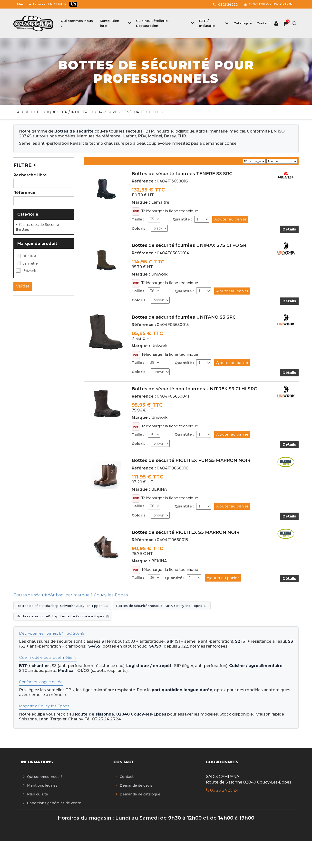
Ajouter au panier (230, 219)
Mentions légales (42, 785)
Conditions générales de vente (54, 803)
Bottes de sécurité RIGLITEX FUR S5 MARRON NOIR (191, 460)
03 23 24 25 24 (229, 4)
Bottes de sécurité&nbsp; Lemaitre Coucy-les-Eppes (63, 616)
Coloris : (139, 228)
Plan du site (37, 794)
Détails (289, 229)
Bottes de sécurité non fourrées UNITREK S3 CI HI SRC (194, 389)
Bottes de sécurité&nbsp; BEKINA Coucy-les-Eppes (161, 606)
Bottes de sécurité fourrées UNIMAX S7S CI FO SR (189, 245)
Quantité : (182, 219)
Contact (127, 776)
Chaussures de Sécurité (120, 112)
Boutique (46, 112)
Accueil (25, 112)
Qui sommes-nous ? (44, 776)
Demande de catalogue (140, 794)
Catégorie (27, 214)
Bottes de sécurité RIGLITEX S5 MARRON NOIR (185, 532)
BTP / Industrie (75, 112)
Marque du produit (37, 243)
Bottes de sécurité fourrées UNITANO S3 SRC (184, 317)
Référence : (144, 181)
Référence (24, 192)
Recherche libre (30, 175)
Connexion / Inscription (270, 4)
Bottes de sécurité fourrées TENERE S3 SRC (182, 173)
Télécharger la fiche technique (169, 211)
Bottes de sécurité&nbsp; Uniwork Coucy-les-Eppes (62, 606)
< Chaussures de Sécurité (37, 224)
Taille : (138, 219)
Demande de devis (136, 785)
